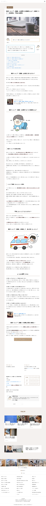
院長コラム (33, 480)
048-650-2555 (8, 385)
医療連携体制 (34, 484)
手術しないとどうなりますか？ (12, 63)
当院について (34, 476)
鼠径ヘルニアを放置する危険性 (5, 482)
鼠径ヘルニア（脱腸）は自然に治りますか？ (14, 57)
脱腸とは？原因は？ (4, 478)
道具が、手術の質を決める (20, 484)
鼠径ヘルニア (10, 7)
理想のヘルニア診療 (19, 488)
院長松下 (13, 333)
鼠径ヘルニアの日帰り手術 (5, 488)
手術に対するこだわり (20, 482)
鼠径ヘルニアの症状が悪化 (12, 60)
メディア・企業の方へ (35, 488)
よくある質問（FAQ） (10, 66)
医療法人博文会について (35, 482)
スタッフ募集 (34, 490)
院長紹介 (33, 478)
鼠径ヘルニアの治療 (4, 484)
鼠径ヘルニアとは (3, 476)
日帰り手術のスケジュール (5, 490)
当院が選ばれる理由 (19, 476)
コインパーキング (30, 368)
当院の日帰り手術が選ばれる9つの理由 (22, 480)
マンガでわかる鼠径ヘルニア (5, 492)
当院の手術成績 (19, 478)
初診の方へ (18, 490)
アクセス (18, 494)
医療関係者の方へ (34, 486)
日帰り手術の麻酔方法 (20, 486)
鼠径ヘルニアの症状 (4, 480)
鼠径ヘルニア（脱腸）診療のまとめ (20, 313)
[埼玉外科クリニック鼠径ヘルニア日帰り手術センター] (5, 1)
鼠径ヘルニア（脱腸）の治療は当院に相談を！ (14, 67)
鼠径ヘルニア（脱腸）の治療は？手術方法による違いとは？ (24, 101)
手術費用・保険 (3, 486)
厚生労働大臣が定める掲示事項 (36, 492)
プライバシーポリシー (35, 494)
